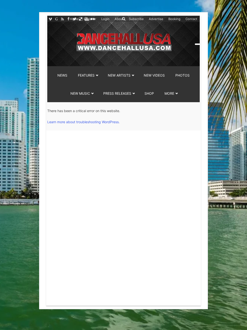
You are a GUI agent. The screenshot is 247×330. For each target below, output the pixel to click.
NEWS (62, 75)
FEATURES (86, 75)
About (119, 19)
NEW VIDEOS (154, 75)
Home (74, 19)
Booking (174, 19)
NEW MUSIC (80, 93)
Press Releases (117, 93)
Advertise (156, 19)
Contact (191, 19)
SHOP (149, 93)
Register (90, 19)
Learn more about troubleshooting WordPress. (83, 122)
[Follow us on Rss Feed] (62, 19)
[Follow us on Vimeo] (50, 19)
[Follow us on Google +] (56, 19)
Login (105, 19)
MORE (169, 93)
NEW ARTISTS (119, 75)
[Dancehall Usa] (123, 41)
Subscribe (136, 19)
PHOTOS (182, 75)
